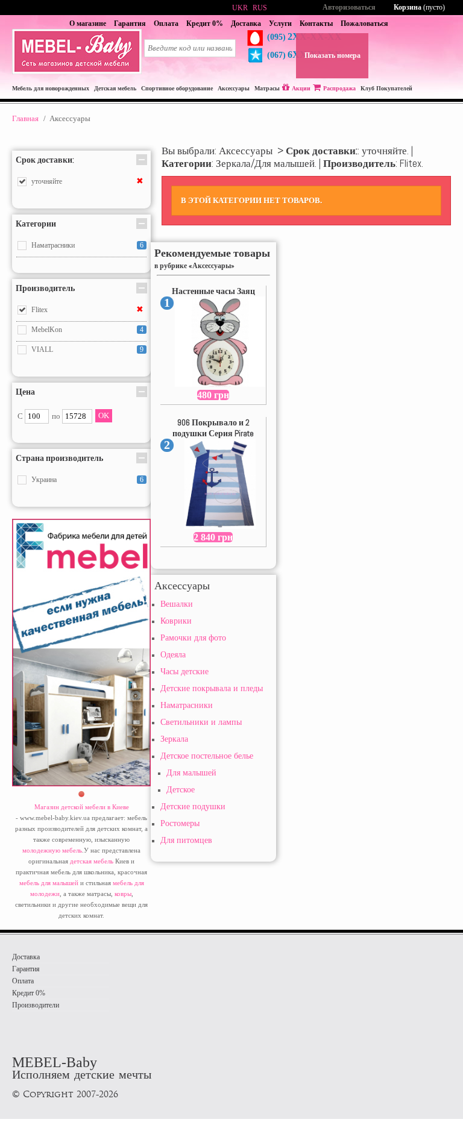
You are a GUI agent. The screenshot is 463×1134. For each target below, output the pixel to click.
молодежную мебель (52, 850)
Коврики (176, 620)
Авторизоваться (349, 7)
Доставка (246, 23)
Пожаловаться (364, 23)
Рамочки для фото (193, 637)
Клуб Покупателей (386, 88)
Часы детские (184, 671)
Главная (25, 118)
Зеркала (174, 739)
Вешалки (176, 604)
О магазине (87, 23)
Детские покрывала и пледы (211, 688)
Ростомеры (180, 823)
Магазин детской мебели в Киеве (81, 806)
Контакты (316, 23)
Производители (35, 1005)
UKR (240, 8)
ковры (123, 893)
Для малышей (191, 772)
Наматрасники (186, 705)
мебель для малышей (48, 882)
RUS (260, 8)
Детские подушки (192, 806)
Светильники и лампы (201, 722)
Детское (180, 789)
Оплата (166, 23)
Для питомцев (186, 840)
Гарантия (130, 23)
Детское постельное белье (206, 755)
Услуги (280, 23)
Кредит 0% (204, 23)
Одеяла (173, 654)
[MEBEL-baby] (77, 71)
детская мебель (91, 861)
